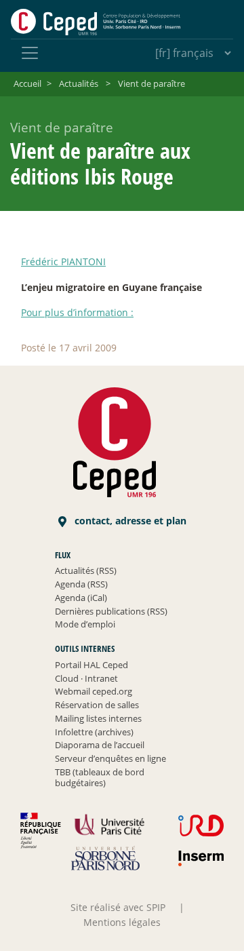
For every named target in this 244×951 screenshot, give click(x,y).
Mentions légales (122, 922)
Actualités (78, 83)
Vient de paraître (151, 83)
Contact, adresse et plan (129, 520)
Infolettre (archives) (94, 732)
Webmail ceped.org (93, 691)
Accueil (27, 83)
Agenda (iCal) (81, 597)
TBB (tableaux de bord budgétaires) (99, 777)
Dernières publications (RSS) (111, 611)
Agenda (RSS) (81, 584)
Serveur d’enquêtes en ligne (110, 758)
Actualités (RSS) (86, 570)
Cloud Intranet (86, 678)
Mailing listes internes (98, 718)
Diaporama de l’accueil (99, 745)
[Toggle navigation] (30, 52)
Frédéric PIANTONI (63, 261)
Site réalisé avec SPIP (117, 907)
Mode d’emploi (85, 624)
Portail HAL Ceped (91, 665)
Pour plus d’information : (77, 312)
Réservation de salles (97, 705)
